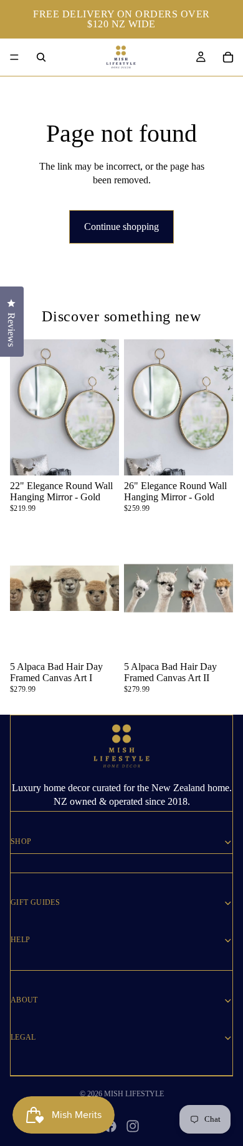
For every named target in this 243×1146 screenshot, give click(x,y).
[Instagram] (132, 1126)
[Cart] (228, 57)
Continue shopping (121, 226)
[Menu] (14, 57)
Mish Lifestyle (134, 1093)
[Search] (41, 57)
